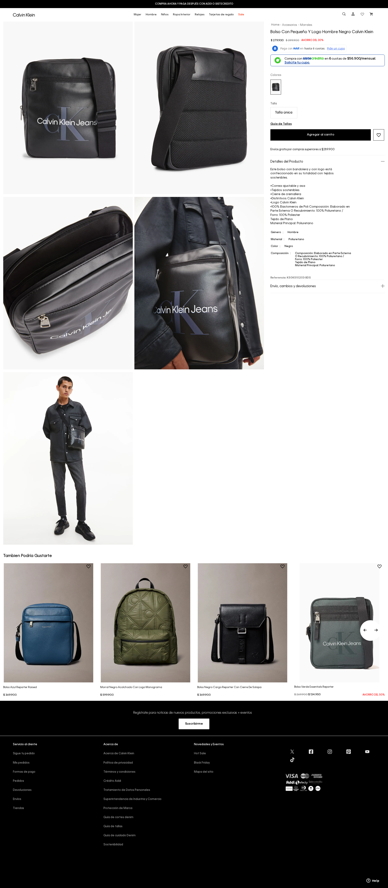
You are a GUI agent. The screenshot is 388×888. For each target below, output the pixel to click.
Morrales (306, 25)
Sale (241, 14)
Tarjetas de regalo (221, 14)
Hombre (151, 14)
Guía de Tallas (281, 124)
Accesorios (289, 25)
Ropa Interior (181, 14)
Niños (165, 14)
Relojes (200, 14)
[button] (344, 14)
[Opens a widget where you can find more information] (373, 881)
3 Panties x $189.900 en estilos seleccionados (194, 4)
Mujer (137, 14)
